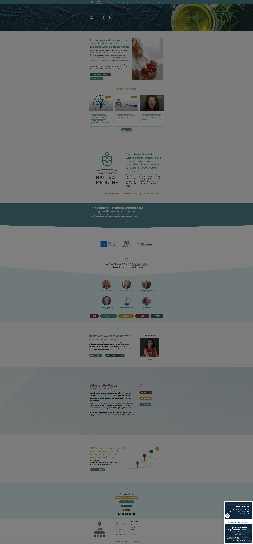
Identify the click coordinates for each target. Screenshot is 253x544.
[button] (251, 503)
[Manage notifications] (250, 541)
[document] (126, 272)
